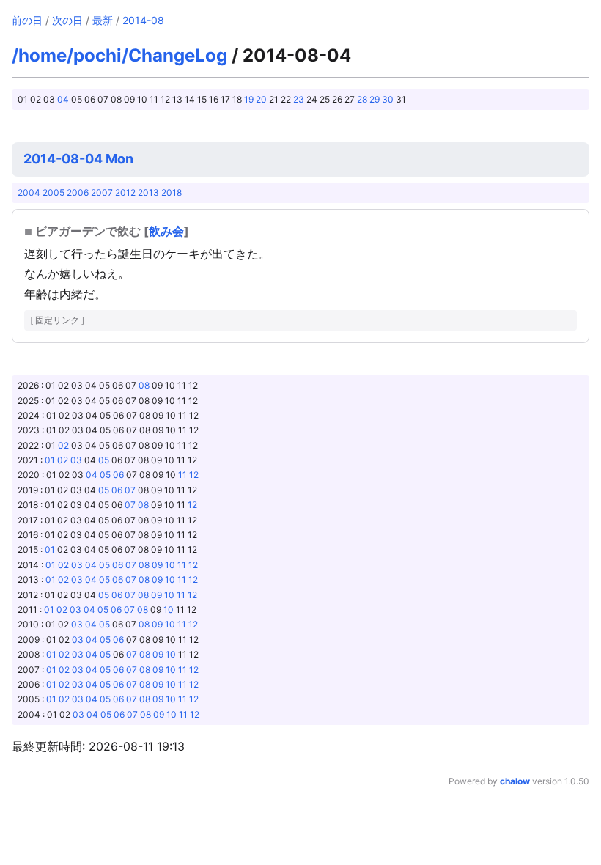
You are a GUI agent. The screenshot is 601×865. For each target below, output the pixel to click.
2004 (29, 192)
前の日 (27, 20)
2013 (148, 192)
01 (50, 459)
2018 (171, 192)
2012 (125, 192)
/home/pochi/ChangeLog (119, 55)
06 (118, 474)
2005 (53, 192)
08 (144, 385)
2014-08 (143, 20)
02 (63, 445)
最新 (102, 20)
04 (63, 99)
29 (374, 99)
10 (170, 564)
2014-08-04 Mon (78, 158)
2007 (102, 192)
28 (362, 99)
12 (194, 474)
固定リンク (57, 319)
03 (76, 459)
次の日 (67, 20)
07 (130, 490)
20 (261, 99)
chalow (515, 781)
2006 (78, 192)
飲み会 (166, 231)
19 (249, 99)
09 (157, 564)
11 (182, 474)
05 (103, 459)
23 (298, 99)
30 (388, 99)
